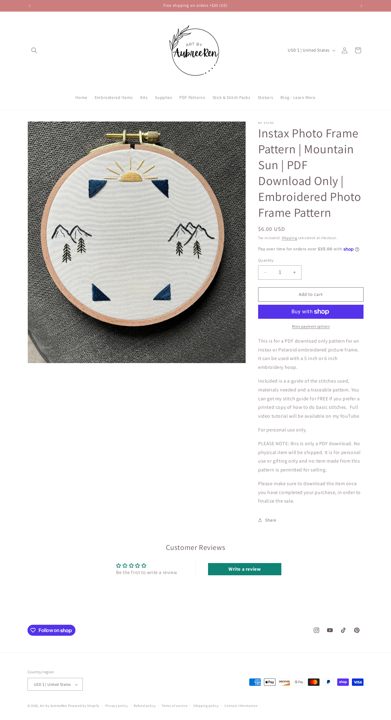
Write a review (244, 569)
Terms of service (174, 706)
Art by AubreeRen (53, 706)
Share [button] (270, 520)
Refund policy (144, 706)
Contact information (241, 706)
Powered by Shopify (84, 706)
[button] (34, 50)
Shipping (289, 237)
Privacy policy (116, 706)
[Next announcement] (361, 6)
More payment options (311, 326)
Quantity (265, 260)
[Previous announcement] (29, 6)
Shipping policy (206, 706)
